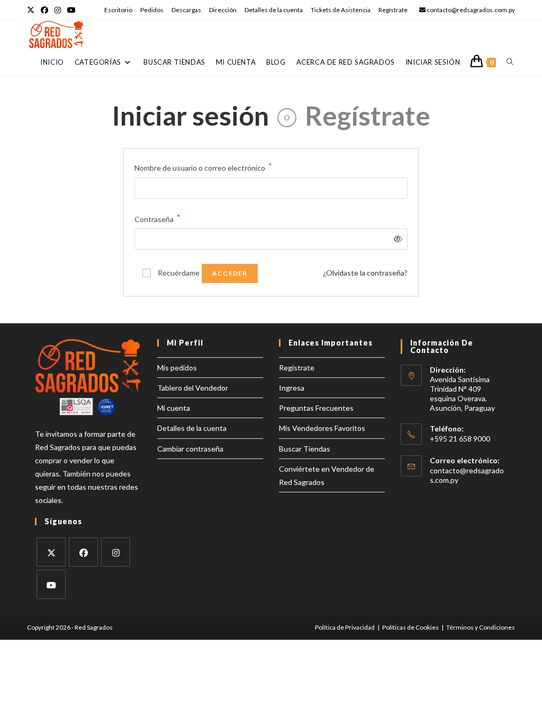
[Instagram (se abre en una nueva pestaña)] (57, 10)
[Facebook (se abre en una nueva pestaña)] (44, 10)
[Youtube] (51, 584)
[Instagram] (115, 552)
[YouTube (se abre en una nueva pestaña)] (71, 10)
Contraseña (157, 218)
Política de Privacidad (345, 627)
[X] (51, 552)
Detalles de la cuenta (274, 10)
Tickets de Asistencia (341, 10)
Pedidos (152, 10)
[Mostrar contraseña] (396, 238)
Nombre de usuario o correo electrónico (203, 166)
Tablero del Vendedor (192, 387)
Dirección (223, 10)
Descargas (186, 10)
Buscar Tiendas (304, 448)
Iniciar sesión (190, 115)
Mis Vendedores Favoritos (322, 427)
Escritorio (118, 10)
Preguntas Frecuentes (316, 407)
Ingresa (291, 387)
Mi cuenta (173, 407)
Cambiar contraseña (190, 448)
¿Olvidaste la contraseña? (365, 272)
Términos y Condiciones (480, 627)
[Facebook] (83, 552)
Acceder (229, 273)
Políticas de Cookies (410, 627)
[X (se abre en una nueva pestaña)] (32, 10)
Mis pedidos (177, 367)
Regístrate (393, 10)
